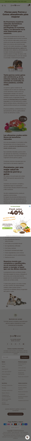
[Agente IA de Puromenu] (27, 437)
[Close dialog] (29, 206)
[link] (15, 219)
